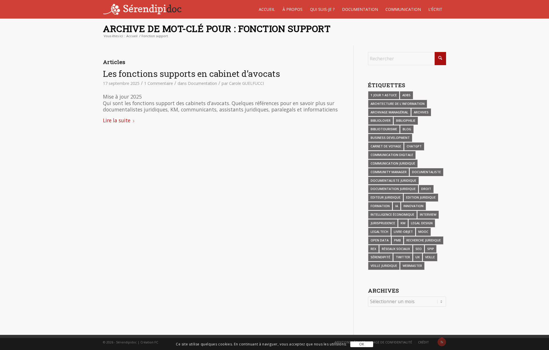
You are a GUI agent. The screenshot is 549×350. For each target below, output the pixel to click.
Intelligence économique (392, 214)
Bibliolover (381, 120)
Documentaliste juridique (393, 180)
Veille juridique (384, 265)
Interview (428, 214)
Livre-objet (403, 231)
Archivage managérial (389, 112)
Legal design (422, 223)
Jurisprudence (383, 223)
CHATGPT (414, 146)
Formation (380, 206)
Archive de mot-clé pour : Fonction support (217, 28)
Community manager (389, 172)
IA (396, 206)
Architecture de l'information (398, 103)
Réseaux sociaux (396, 249)
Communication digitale (392, 155)
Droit (426, 189)
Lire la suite (116, 120)
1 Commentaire (158, 83)
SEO (418, 249)
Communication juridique (393, 163)
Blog (407, 129)
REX (373, 249)
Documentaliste (426, 172)
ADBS (406, 95)
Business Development (390, 137)
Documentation (202, 83)
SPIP (430, 249)
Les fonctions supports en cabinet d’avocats (191, 73)
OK (361, 344)
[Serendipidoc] (143, 9)
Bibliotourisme (384, 129)
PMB (397, 240)
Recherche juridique (423, 240)
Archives (421, 112)
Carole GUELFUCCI (246, 83)
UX (417, 257)
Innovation (413, 206)
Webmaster (412, 265)
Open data (380, 240)
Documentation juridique (393, 189)
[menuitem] (267, 9)
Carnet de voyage (386, 146)
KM (403, 223)
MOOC (423, 231)
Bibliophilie (405, 120)
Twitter (403, 257)
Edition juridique (421, 197)
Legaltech (379, 231)
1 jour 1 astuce (384, 95)
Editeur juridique (386, 197)
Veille (430, 257)
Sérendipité (380, 257)
